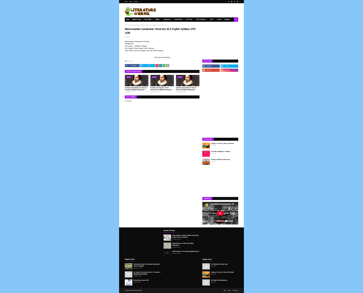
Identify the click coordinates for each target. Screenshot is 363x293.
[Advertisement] (220, 43)
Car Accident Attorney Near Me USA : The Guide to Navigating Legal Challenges (146, 273)
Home (126, 1)
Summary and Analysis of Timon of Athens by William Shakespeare (186, 88)
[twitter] (231, 1)
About (130, 1)
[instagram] (235, 1)
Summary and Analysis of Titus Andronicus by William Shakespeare (161, 88)
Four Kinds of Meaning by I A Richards (220, 151)
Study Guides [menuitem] (147, 19)
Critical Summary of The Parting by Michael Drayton (185, 251)
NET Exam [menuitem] (189, 19)
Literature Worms (137, 290)
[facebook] (229, 1)
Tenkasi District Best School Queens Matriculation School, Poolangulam (146, 265)
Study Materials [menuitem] (201, 19)
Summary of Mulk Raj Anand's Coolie (220, 159)
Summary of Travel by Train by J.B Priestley (222, 143)
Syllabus (130, 25)
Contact (136, 1)
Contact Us (235, 290)
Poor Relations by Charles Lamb (219, 264)
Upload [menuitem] (219, 19)
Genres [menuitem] (157, 19)
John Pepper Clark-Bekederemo (219, 280)
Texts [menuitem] (211, 19)
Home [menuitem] (127, 19)
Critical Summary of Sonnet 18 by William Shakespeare (182, 244)
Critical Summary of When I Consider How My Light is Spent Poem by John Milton (185, 236)
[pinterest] (237, 1)
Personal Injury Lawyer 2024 (141, 280)
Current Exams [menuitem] (136, 19)
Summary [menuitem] (227, 19)
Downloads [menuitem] (167, 19)
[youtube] (211, 70)
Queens (128, 36)
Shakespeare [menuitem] (178, 19)
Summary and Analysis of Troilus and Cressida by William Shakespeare (136, 88)
